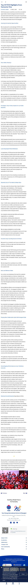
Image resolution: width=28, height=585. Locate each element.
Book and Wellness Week (7, 270)
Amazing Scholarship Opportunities (10, 23)
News (2, 549)
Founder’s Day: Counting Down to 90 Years (11, 238)
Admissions (4, 542)
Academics (4, 540)
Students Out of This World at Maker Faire (11, 182)
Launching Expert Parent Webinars (9, 148)
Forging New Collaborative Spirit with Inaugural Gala (13, 317)
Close (23, 574)
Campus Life (4, 544)
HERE (7, 560)
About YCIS (4, 538)
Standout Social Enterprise (7, 396)
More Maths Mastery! (6, 62)
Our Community (5, 546)
